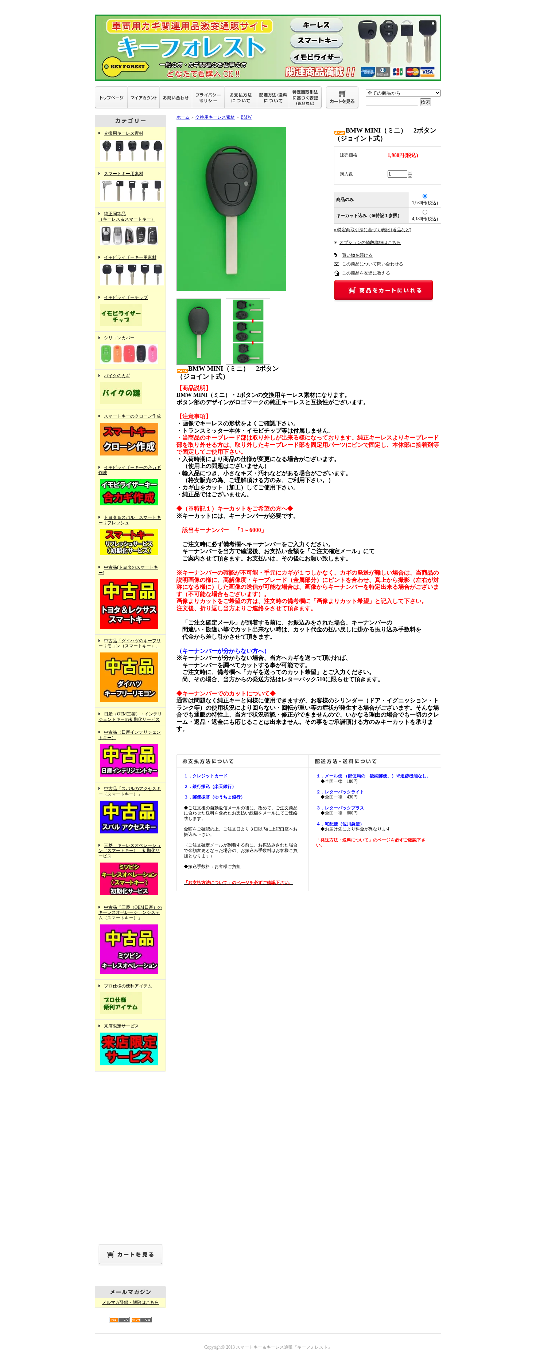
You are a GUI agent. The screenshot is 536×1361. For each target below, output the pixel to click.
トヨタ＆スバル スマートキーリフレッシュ (129, 520)
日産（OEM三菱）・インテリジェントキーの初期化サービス (130, 716)
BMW (246, 117)
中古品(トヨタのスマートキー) (128, 570)
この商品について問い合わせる (372, 264)
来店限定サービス (121, 1026)
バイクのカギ (117, 375)
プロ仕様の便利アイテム (128, 986)
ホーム (183, 117)
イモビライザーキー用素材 (130, 257)
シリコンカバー (119, 337)
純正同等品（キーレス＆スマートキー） (126, 216)
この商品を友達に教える (366, 273)
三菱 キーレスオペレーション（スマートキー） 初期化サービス (129, 851)
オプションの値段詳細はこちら (370, 242)
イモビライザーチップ (126, 297)
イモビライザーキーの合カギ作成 (129, 470)
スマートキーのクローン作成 (132, 416)
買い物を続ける (357, 255)
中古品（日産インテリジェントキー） (129, 735)
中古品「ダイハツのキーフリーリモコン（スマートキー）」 (129, 643)
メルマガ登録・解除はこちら (130, 1302)
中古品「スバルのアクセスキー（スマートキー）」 (129, 791)
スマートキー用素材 (123, 173)
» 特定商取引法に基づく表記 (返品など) (372, 229)
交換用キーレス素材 (123, 133)
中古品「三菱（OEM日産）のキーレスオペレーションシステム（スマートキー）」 (130, 912)
